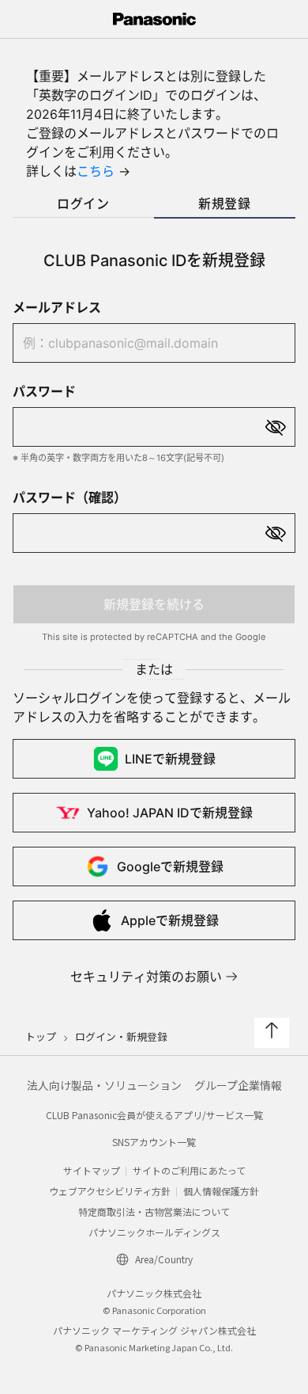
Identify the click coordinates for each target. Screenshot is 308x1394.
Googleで (170, 866)
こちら (96, 171)
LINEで (170, 759)
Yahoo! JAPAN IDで (170, 813)
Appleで (170, 920)
